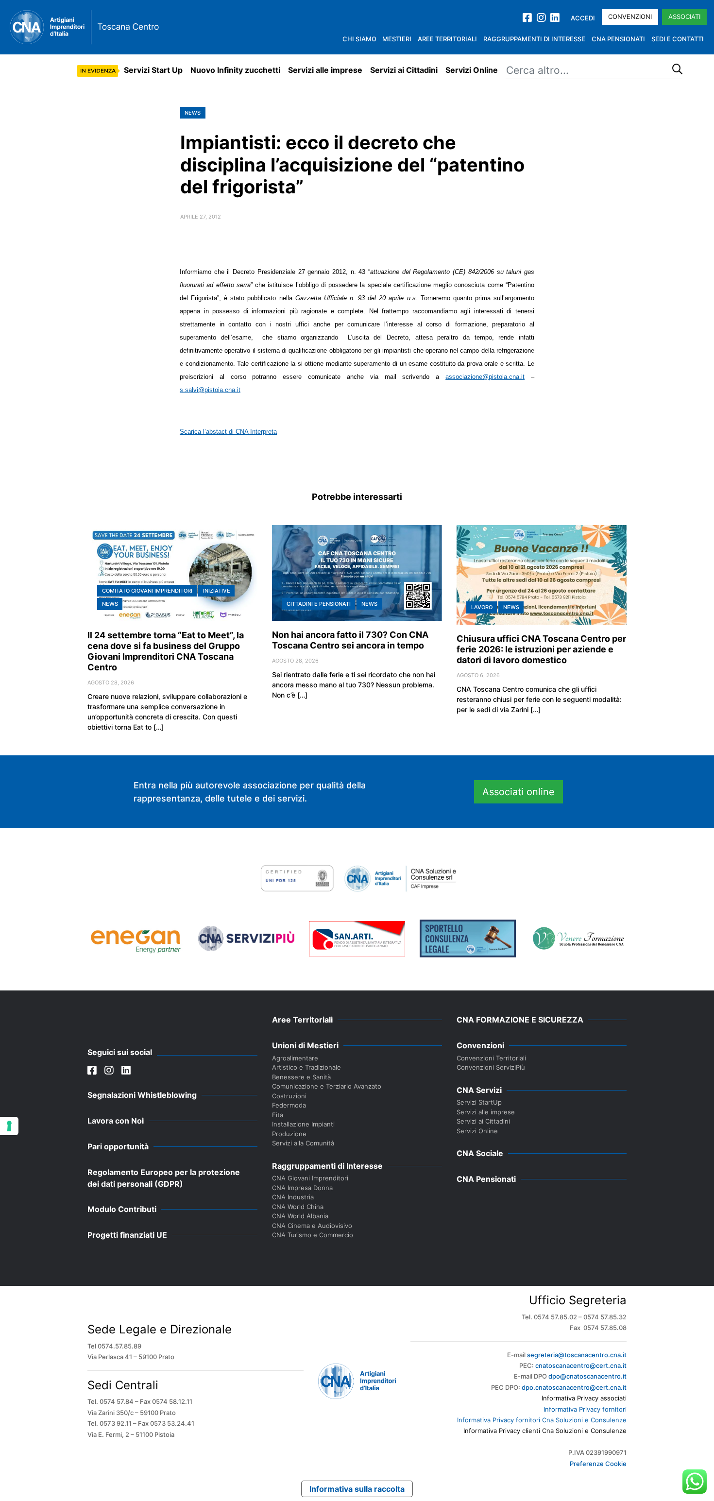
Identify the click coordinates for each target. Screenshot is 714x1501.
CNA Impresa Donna (302, 1188)
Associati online (518, 792)
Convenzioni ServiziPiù (491, 1067)
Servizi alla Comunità (303, 1143)
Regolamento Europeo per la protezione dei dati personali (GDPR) (163, 1178)
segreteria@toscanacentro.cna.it (577, 1355)
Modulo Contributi (121, 1209)
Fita (277, 1115)
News (193, 112)
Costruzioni (289, 1096)
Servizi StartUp (479, 1102)
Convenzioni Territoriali (491, 1058)
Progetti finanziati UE (127, 1235)
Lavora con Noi (115, 1121)
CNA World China (297, 1207)
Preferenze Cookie (598, 1463)
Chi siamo (359, 39)
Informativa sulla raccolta (357, 1489)
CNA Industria (293, 1197)
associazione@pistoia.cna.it (485, 376)
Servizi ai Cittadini (404, 70)
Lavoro (482, 607)
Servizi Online (471, 70)
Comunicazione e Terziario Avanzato (326, 1086)
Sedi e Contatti (677, 39)
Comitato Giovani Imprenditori (147, 590)
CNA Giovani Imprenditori (310, 1178)
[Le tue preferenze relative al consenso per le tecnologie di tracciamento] (9, 1126)
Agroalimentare (295, 1058)
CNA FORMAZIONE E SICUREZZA (520, 1019)
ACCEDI (583, 18)
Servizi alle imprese (325, 70)
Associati (684, 16)
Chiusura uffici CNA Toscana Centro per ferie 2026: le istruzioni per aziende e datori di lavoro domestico (541, 649)
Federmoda (289, 1105)
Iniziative (216, 590)
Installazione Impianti (303, 1124)
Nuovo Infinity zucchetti (235, 70)
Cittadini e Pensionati (319, 603)
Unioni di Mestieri (305, 1045)
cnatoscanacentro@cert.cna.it (581, 1365)
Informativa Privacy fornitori (585, 1409)
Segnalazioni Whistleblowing (142, 1095)
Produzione (289, 1134)
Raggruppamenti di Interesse (534, 39)
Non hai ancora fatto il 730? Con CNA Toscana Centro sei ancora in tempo (350, 640)
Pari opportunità (118, 1146)
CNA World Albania (300, 1216)
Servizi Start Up (153, 70)
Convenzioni (630, 16)
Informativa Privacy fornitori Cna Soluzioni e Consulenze (542, 1420)
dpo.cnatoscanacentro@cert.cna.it (574, 1387)
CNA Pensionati (618, 39)
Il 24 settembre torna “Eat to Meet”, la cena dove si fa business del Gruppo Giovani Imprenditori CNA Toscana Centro (165, 651)
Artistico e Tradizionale (306, 1067)
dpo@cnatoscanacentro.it (587, 1376)
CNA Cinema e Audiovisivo (312, 1225)
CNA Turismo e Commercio (312, 1235)
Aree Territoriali (447, 39)
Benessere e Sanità (301, 1077)
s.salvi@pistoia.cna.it (210, 389)
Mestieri (396, 39)
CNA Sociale (480, 1153)
